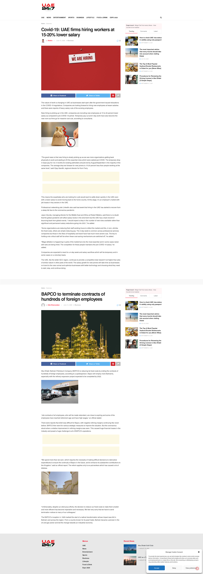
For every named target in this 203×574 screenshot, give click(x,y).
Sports (71, 17)
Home (43, 23)
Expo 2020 (114, 17)
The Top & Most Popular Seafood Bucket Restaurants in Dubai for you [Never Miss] (150, 66)
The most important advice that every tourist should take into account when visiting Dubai (150, 52)
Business (80, 17)
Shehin (50, 40)
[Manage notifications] (197, 568)
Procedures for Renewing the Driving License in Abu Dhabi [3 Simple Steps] (150, 78)
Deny (174, 568)
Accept (156, 568)
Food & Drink (102, 17)
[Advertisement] (96, 7)
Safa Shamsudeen (54, 305)
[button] (199, 552)
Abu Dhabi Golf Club (145, 545)
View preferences (192, 568)
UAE (42, 17)
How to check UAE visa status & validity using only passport (151, 38)
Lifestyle (90, 17)
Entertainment (59, 17)
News (49, 17)
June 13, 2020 (60, 40)
